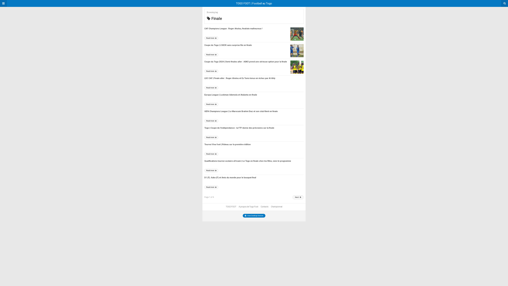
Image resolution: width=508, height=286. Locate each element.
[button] (3, 3)
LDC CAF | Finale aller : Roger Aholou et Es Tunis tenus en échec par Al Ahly (239, 78)
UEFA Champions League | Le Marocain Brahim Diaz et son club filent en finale (241, 111)
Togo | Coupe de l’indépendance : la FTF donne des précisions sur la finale (239, 128)
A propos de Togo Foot (248, 207)
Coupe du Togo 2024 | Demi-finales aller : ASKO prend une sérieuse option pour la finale (245, 62)
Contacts (264, 207)
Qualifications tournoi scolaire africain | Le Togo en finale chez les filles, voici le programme (247, 161)
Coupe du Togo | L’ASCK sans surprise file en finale (228, 45)
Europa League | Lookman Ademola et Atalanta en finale (230, 95)
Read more (210, 38)
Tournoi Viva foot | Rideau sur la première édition (227, 144)
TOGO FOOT (231, 207)
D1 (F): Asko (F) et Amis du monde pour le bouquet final (230, 177)
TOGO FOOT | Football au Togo (254, 3)
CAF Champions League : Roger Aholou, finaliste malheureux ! (233, 28)
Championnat (276, 207)
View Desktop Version (255, 216)
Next (297, 197)
